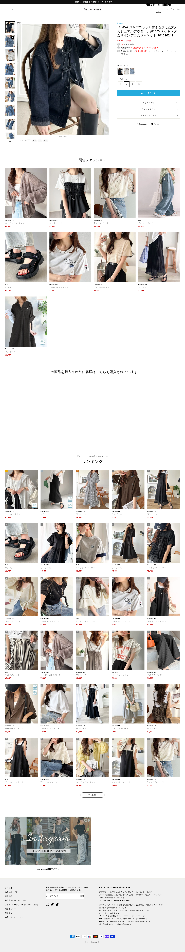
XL (139, 84)
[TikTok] (57, 904)
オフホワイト (126, 71)
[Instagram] (47, 904)
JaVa (120, 23)
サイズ (122, 79)
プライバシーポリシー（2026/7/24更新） (22, 905)
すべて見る (92, 795)
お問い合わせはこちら (14, 917)
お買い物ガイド (11, 892)
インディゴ (120, 71)
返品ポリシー (10, 909)
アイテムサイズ (148, 109)
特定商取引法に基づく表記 (16, 900)
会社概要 (8, 888)
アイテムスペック (149, 115)
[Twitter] (52, 904)
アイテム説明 (149, 103)
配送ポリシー (10, 913)
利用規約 (8, 896)
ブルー (132, 71)
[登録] (82, 896)
